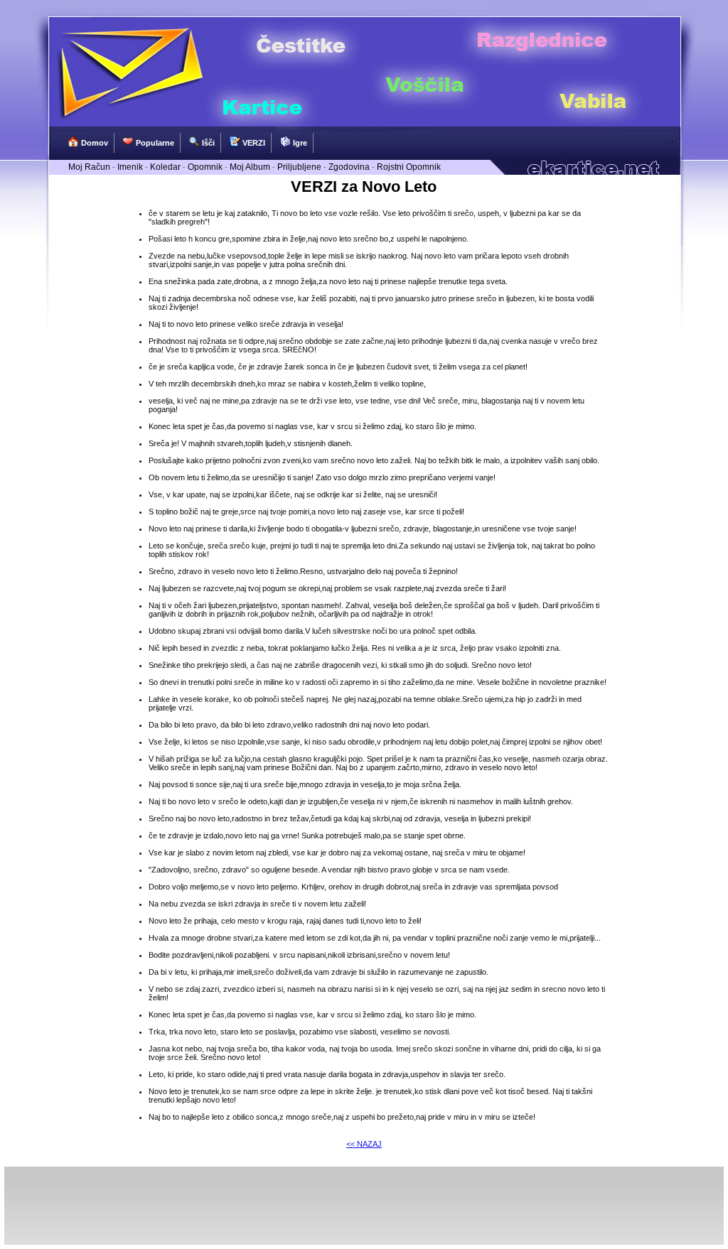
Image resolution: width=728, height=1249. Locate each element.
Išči (207, 143)
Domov (93, 143)
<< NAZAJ (364, 1144)
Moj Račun (89, 167)
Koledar (165, 167)
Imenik (130, 167)
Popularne (154, 143)
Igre (299, 143)
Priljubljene (299, 167)
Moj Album (250, 167)
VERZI (252, 143)
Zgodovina (349, 167)
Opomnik (205, 167)
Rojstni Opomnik (409, 167)
